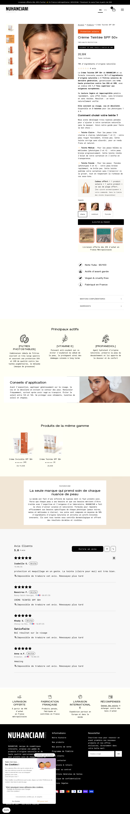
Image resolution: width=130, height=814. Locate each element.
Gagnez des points (109, 705)
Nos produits (58, 742)
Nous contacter (59, 760)
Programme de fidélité (62, 751)
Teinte (81, 200)
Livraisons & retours (62, 765)
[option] (105, 10)
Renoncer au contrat (61, 769)
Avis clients (58, 756)
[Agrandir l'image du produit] (46, 51)
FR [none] (100, 10)
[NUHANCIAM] (17, 10)
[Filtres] (107, 549)
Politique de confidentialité (66, 778)
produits (90, 25)
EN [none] (105, 10)
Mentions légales (60, 783)
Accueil (81, 25)
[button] (122, 10)
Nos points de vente (61, 746)
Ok (118, 754)
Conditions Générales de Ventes (67, 774)
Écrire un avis (87, 549)
